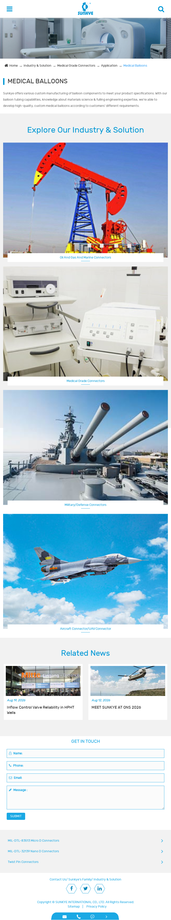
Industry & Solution (37, 66)
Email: (17, 778)
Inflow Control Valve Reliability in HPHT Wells (40, 710)
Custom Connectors (85, 628)
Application (109, 66)
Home (13, 66)
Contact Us (58, 879)
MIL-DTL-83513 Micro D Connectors (33, 841)
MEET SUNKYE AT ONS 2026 (116, 707)
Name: (18, 753)
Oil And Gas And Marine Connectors (85, 257)
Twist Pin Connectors (23, 862)
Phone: (18, 765)
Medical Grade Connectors (76, 66)
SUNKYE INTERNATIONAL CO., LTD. (80, 902)
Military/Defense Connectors (85, 505)
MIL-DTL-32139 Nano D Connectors (33, 851)
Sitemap (74, 906)
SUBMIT (16, 816)
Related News (85, 653)
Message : (20, 790)
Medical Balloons (135, 66)
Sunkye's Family (79, 879)
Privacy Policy (96, 906)
